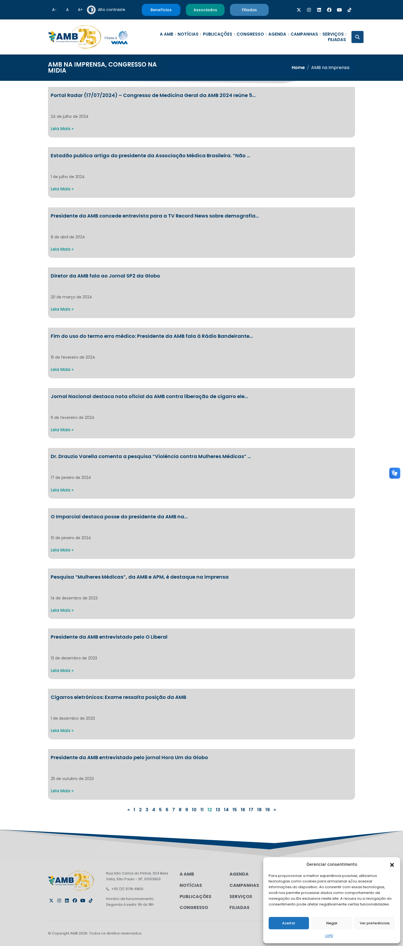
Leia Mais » (62, 129)
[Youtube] (339, 9)
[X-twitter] (298, 9)
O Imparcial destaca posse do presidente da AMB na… (119, 516)
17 (251, 810)
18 (259, 810)
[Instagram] (309, 9)
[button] (392, 864)
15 (234, 810)
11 (202, 810)
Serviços (333, 34)
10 (194, 810)
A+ (80, 9)
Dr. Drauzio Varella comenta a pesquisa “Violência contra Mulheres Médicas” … (151, 456)
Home (298, 67)
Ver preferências (375, 923)
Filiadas (337, 39)
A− (54, 9)
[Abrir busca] (357, 37)
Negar (331, 923)
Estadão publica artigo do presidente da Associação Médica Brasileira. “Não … (150, 155)
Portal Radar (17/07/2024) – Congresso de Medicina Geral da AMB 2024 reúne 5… (153, 95)
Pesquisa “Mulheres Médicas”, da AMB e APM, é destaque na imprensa (140, 576)
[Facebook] (329, 9)
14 (226, 810)
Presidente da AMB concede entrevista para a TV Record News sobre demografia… (155, 215)
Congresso (250, 34)
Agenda (277, 34)
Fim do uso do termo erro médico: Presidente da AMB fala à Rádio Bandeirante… (152, 336)
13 (218, 810)
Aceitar (288, 923)
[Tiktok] (349, 9)
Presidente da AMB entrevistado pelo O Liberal (109, 636)
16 (243, 810)
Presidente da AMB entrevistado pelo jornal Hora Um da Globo (129, 757)
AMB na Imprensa (76, 64)
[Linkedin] (319, 9)
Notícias (188, 34)
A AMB (166, 34)
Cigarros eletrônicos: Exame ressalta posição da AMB (118, 697)
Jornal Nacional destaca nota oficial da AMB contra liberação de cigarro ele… (149, 396)
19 (267, 810)
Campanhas (304, 34)
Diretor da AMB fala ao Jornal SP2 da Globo (105, 275)
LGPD (329, 935)
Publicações (217, 34)
